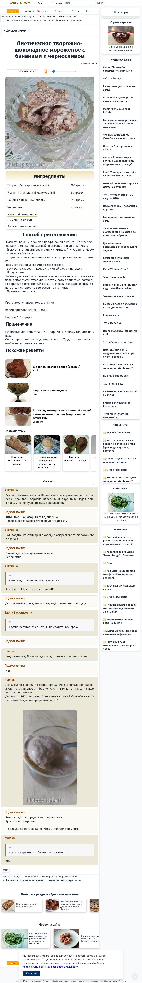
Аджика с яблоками (118, 432)
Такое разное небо (114, 277)
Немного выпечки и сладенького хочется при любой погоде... (118, 353)
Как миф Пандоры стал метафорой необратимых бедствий (119, 574)
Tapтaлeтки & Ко (113, 383)
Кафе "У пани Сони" (115, 269)
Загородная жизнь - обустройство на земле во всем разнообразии (119, 232)
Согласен (31, 973)
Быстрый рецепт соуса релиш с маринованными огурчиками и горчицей (118, 161)
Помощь (19, 981)
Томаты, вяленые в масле (118, 296)
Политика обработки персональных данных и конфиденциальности (72, 981)
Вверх (5, 870)
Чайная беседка (112, 78)
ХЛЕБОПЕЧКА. (20, 2)
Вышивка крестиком (115, 375)
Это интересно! (112, 323)
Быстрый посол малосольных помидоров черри (119, 645)
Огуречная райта (116, 469)
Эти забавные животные (118, 342)
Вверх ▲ (123, 981)
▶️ (45, 71)
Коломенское (111, 315)
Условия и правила (32, 981)
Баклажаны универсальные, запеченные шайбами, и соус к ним (120, 124)
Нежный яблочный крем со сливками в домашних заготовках (119, 608)
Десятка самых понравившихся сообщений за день (120, 247)
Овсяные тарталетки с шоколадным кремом (121, 49)
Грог (109, 563)
